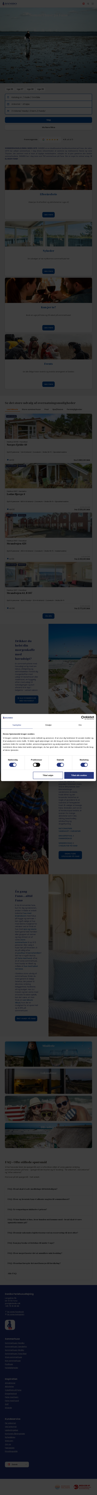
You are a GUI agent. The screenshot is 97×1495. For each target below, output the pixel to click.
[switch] (36, 765)
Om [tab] (80, 725)
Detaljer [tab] (48, 725)
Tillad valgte (48, 775)
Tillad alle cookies (79, 775)
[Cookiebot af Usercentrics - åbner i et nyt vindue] (83, 718)
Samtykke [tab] (17, 725)
